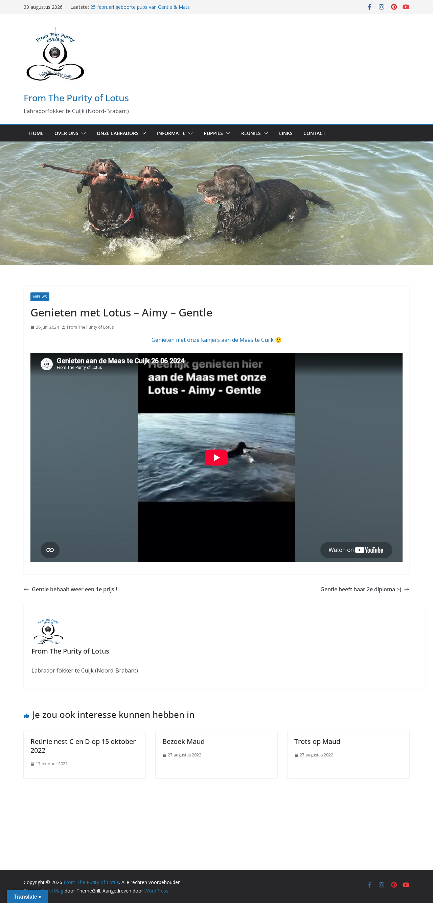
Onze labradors (118, 133)
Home (36, 133)
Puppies (213, 133)
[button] (82, 133)
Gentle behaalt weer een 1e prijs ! (74, 589)
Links (286, 133)
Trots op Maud (317, 741)
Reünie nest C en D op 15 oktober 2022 (83, 746)
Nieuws (40, 296)
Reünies (251, 133)
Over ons (66, 133)
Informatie (171, 133)
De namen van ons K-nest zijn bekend (132, 7)
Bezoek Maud (183, 741)
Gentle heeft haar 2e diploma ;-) (360, 589)
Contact (314, 133)
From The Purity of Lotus (76, 97)
